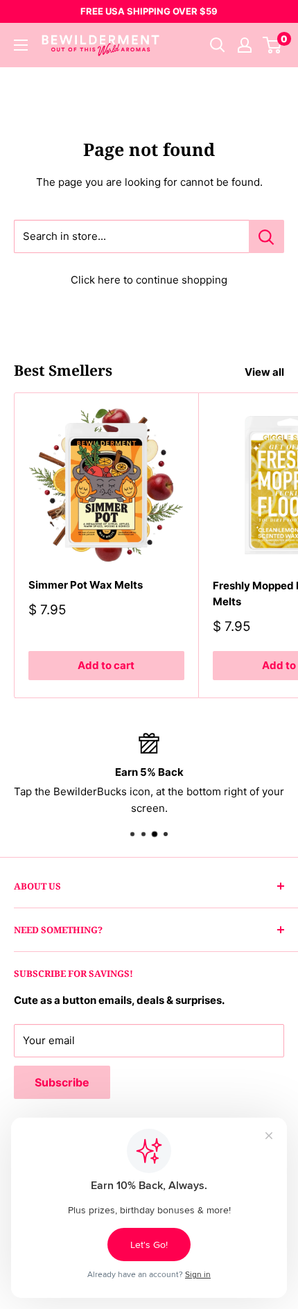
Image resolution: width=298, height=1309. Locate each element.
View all (264, 372)
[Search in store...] (266, 236)
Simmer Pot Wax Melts (85, 584)
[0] (272, 45)
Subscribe (62, 1082)
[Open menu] (21, 45)
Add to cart (106, 665)
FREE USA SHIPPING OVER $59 (149, 11)
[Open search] (217, 45)
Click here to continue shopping (149, 279)
